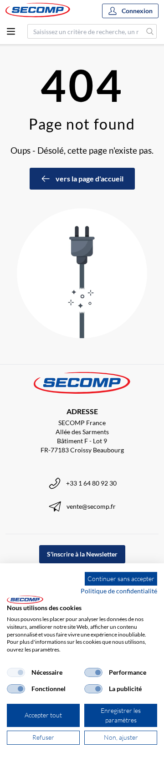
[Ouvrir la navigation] (11, 31)
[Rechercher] (150, 31)
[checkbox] (16, 672)
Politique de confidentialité (119, 591)
